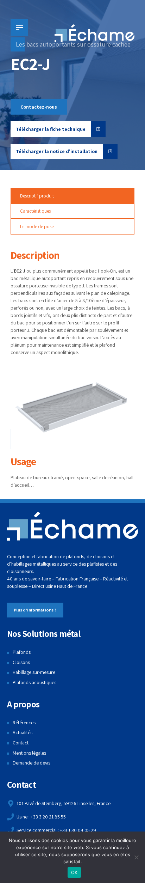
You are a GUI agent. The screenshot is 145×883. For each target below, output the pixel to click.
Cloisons (21, 662)
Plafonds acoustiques (34, 682)
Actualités (22, 732)
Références (24, 722)
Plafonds (22, 652)
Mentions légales (29, 753)
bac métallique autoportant (38, 278)
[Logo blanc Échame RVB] (72, 526)
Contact (21, 742)
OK (74, 872)
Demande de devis (31, 763)
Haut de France (72, 586)
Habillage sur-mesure (34, 672)
